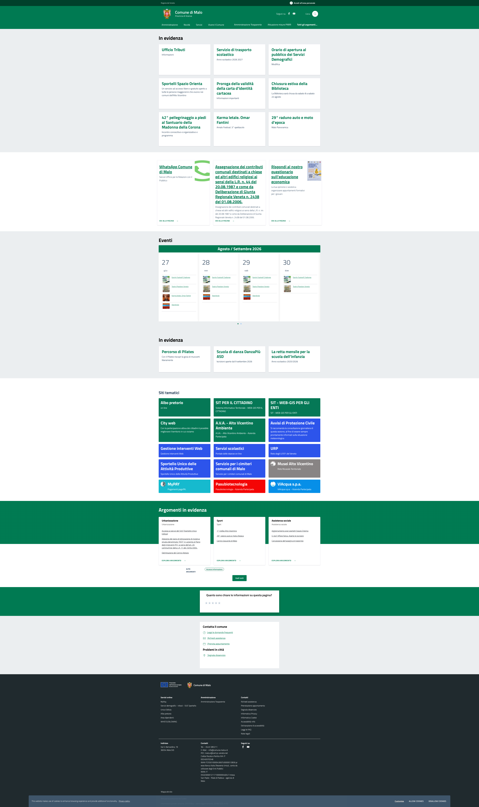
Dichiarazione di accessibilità (252, 725)
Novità (187, 24)
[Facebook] (288, 13)
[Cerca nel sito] (315, 14)
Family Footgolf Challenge (181, 277)
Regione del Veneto (168, 3)
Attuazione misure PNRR (279, 24)
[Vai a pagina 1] (238, 323)
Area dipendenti (167, 717)
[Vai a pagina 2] (240, 323)
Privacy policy (124, 801)
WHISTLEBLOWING (169, 721)
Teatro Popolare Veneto (180, 286)
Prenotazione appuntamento (253, 705)
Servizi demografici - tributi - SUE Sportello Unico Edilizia (178, 707)
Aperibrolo (175, 304)
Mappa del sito (166, 791)
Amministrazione (170, 24)
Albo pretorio (166, 713)
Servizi (199, 24)
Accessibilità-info (248, 721)
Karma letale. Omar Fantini (181, 295)
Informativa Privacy (249, 713)
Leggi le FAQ (246, 729)
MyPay (163, 701)
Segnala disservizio (249, 709)
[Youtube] (293, 13)
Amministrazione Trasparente (248, 24)
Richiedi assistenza (249, 701)
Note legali (245, 733)
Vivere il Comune (216, 24)
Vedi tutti (239, 578)
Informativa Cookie (249, 717)
